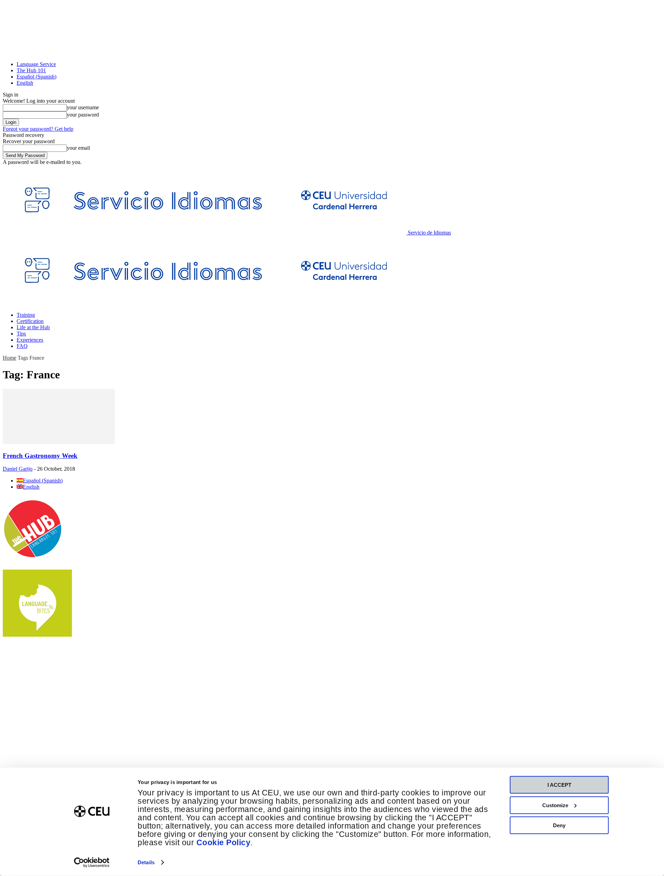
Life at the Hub (33, 327)
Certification (30, 321)
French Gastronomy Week (40, 455)
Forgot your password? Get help (38, 129)
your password (83, 115)
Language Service (36, 64)
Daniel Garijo (18, 469)
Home (9, 358)
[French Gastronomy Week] (59, 442)
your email (78, 148)
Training (26, 315)
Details (146, 862)
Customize (555, 805)
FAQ (22, 346)
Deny (559, 825)
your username (83, 107)
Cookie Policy (223, 842)
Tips (21, 333)
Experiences (30, 340)
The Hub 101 (31, 70)
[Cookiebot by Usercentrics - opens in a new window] (92, 862)
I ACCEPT (559, 785)
